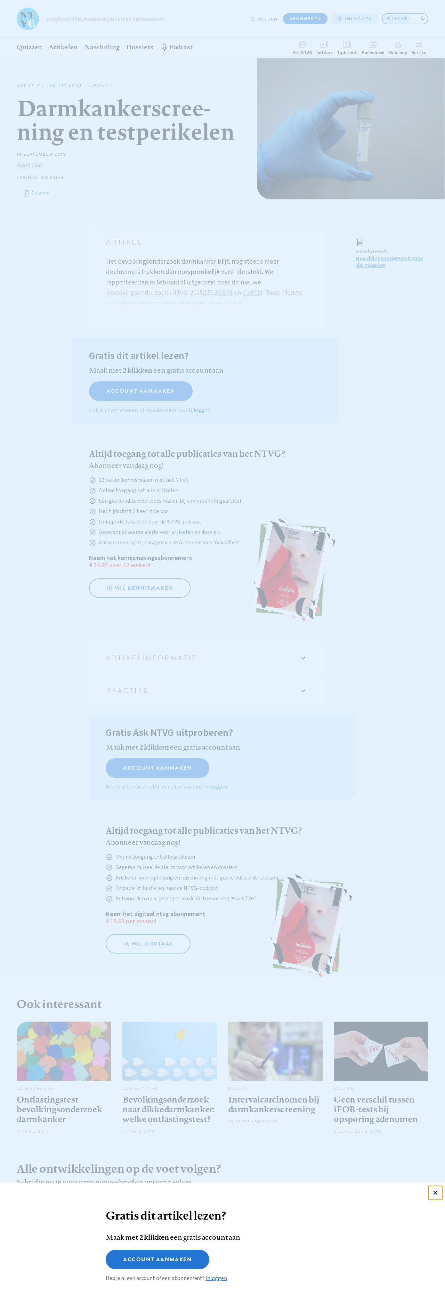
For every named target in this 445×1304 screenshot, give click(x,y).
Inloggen (216, 1278)
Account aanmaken (157, 1259)
